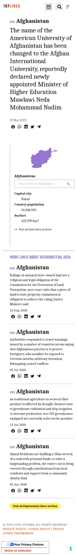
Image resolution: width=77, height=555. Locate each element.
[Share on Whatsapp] (19, 127)
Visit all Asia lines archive (35, 229)
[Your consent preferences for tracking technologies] (70, 548)
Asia (12, 22)
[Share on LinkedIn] (26, 127)
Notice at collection (17, 550)
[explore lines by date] (48, 6)
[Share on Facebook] (13, 127)
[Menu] (69, 6)
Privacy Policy (14, 529)
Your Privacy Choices (29, 544)
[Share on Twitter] (32, 127)
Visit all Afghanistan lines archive (35, 506)
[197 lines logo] (11, 7)
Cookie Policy (39, 529)
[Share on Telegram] (39, 127)
